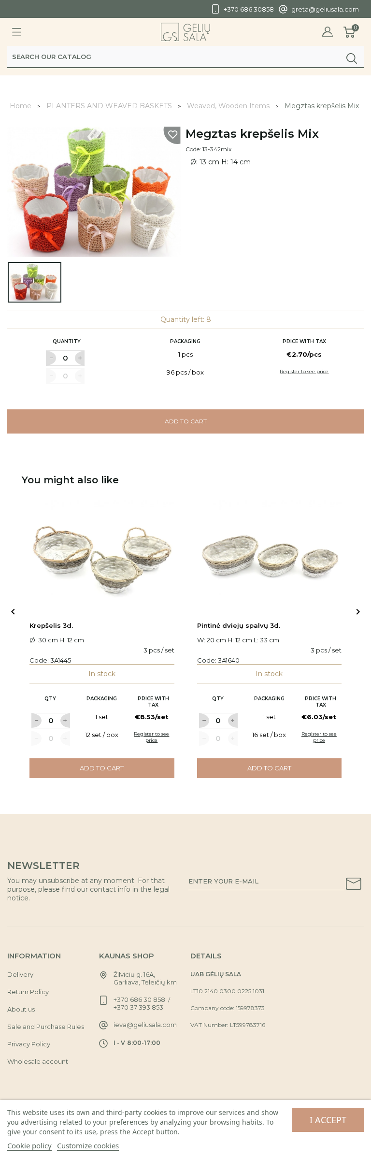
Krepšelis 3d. (51, 625)
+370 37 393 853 (138, 1007)
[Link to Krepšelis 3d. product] (101, 554)
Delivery (20, 974)
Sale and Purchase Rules (45, 1026)
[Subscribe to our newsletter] (353, 885)
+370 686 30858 (249, 9)
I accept (328, 1120)
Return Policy (28, 992)
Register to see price (304, 371)
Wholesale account (37, 1061)
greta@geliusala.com (325, 9)
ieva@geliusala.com (145, 1024)
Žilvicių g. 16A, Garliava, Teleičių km (145, 978)
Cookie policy (29, 1145)
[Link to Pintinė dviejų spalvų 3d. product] (269, 554)
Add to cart (186, 421)
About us (21, 1009)
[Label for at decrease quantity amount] (51, 358)
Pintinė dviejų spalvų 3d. (238, 625)
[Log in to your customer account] (327, 32)
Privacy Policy (28, 1044)
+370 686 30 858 (139, 999)
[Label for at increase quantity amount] (80, 358)
